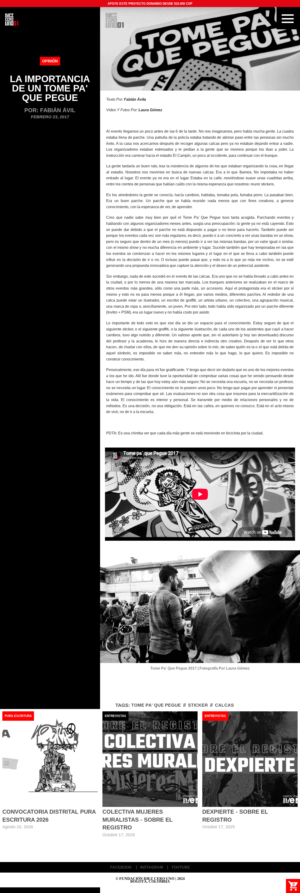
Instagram (151, 867)
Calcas (224, 705)
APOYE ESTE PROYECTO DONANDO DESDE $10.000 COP (150, 3)
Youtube (180, 867)
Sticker (198, 705)
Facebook (121, 867)
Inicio (12, 19)
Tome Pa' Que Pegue (156, 705)
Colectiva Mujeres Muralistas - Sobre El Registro (137, 820)
